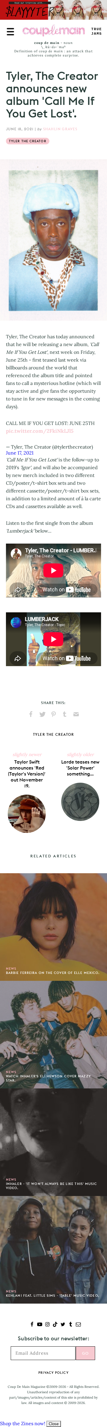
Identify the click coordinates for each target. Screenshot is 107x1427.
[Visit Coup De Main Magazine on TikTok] (55, 1325)
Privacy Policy (53, 1373)
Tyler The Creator (27, 141)
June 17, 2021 (20, 453)
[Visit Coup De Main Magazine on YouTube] (39, 1325)
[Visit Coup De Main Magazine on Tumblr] (70, 1325)
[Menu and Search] (10, 31)
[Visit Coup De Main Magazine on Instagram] (47, 1325)
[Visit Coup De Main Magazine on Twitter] (63, 1325)
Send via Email (76, 714)
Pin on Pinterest (53, 714)
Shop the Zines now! (22, 1423)
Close (54, 1424)
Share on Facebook (31, 714)
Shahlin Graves (60, 129)
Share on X (42, 714)
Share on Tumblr (65, 714)
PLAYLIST (96, 31)
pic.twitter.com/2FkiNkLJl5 (39, 431)
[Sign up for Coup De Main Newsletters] (78, 1325)
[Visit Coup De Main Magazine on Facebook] (32, 1325)
